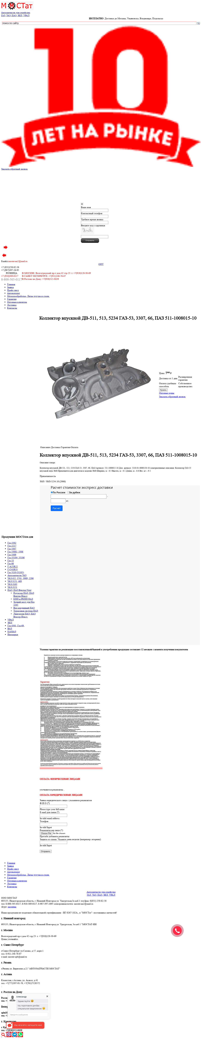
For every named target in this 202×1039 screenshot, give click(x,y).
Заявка (10, 287)
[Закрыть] (82, 204)
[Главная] (17, 9)
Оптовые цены (166, 393)
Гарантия (11, 299)
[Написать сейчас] (8, 1036)
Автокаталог (13, 293)
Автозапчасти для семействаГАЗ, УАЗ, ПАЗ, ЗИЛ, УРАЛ (15, 14)
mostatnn (12, 906)
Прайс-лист (13, 290)
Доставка (11, 305)
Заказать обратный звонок (14, 169)
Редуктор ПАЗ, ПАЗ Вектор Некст (23, 594)
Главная (11, 284)
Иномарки (13, 634)
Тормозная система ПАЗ (25, 610)
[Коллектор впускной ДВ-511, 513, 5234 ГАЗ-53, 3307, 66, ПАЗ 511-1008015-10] (99, 443)
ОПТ (101, 264)
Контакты (12, 308)
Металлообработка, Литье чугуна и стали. (28, 296)
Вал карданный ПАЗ (23, 607)
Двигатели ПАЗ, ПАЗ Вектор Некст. (24, 615)
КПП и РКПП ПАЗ (23, 599)
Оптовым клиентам (17, 302)
